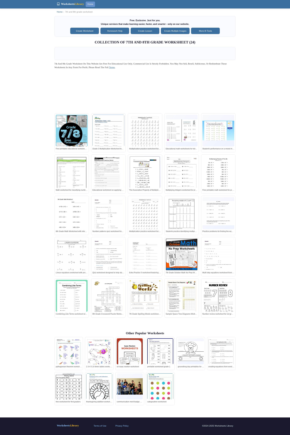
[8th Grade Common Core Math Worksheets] (72, 178)
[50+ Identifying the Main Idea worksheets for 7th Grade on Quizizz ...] (108, 261)
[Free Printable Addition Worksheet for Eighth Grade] (72, 217)
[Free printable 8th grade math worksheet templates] (72, 302)
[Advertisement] (145, 92)
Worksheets (68, 425)
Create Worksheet (84, 31)
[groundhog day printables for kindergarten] (191, 351)
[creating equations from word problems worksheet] (221, 356)
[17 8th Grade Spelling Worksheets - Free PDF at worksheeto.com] (145, 302)
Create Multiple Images (175, 31)
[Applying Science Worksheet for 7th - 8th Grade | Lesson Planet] (108, 176)
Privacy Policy (122, 426)
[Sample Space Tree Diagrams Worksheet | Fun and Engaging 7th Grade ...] (182, 302)
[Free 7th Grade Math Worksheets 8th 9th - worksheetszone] (182, 130)
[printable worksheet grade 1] (160, 355)
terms (112, 67)
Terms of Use (100, 426)
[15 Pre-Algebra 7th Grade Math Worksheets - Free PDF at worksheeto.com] (72, 261)
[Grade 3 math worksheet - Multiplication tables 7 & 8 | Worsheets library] (108, 135)
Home (90, 4)
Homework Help (114, 31)
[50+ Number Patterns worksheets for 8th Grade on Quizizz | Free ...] (108, 219)
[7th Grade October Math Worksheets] (182, 254)
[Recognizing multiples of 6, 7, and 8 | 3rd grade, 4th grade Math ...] (182, 217)
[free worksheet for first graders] (69, 392)
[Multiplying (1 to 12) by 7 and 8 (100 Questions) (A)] (145, 217)
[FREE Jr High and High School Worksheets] (72, 134)
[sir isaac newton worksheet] (130, 355)
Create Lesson (145, 31)
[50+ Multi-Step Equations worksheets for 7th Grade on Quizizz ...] (218, 261)
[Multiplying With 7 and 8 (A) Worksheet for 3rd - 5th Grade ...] (145, 135)
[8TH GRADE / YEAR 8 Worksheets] (108, 302)
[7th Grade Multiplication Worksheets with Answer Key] (182, 178)
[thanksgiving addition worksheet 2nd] (99, 390)
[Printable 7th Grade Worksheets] (218, 130)
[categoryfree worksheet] (160, 390)
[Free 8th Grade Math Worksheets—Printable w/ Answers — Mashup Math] (145, 175)
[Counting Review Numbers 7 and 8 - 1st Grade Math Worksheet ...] (218, 300)
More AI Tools (205, 31)
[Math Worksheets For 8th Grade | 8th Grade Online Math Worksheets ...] (218, 213)
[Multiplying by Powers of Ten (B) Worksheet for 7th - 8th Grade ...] (218, 176)
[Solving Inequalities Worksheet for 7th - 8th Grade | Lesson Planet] (145, 259)
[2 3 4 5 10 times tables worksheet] (99, 356)
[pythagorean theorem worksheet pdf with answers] (69, 354)
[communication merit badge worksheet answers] (130, 386)
